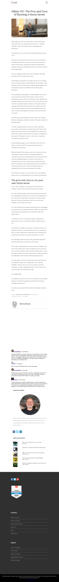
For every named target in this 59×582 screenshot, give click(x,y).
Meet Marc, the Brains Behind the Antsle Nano (33, 447)
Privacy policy (30, 579)
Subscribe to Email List (16, 524)
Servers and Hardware (23, 294)
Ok (26, 579)
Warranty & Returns (16, 554)
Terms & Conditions (16, 547)
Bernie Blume (34, 294)
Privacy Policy (14, 550)
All (14, 294)
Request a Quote (15, 517)
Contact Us (13, 527)
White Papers (14, 533)
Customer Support (15, 560)
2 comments (25, 296)
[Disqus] (29, 328)
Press (12, 530)
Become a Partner (15, 520)
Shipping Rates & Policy (17, 557)
